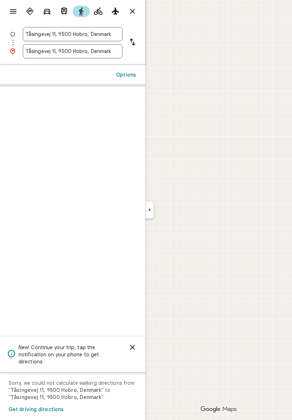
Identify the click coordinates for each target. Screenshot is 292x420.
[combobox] (73, 34)
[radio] (29, 11)
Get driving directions (36, 409)
